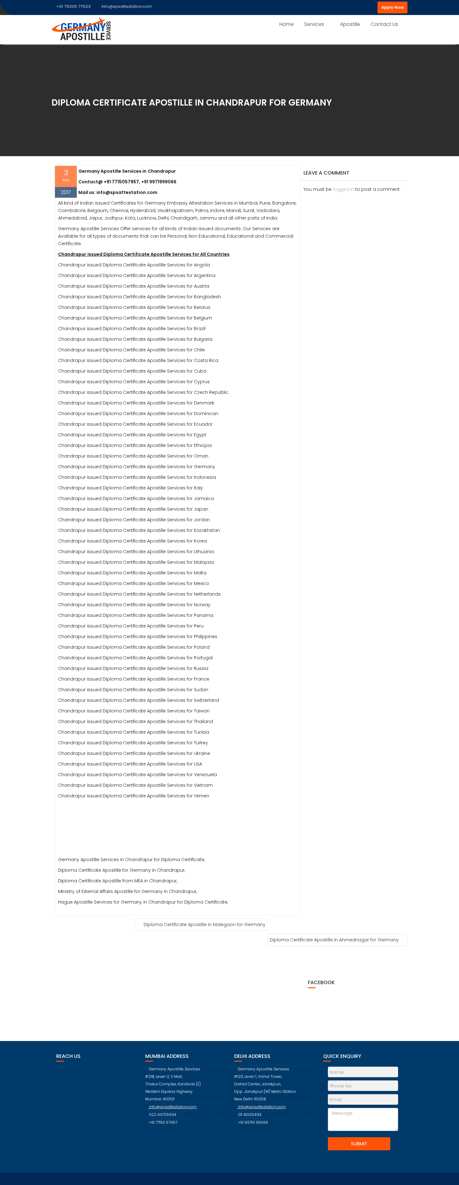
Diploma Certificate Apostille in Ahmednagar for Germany (334, 940)
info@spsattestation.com (126, 6)
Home (286, 24)
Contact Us (384, 24)
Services (314, 24)
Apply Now (392, 7)
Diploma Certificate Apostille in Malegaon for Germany (204, 924)
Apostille (350, 24)
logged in (343, 189)
